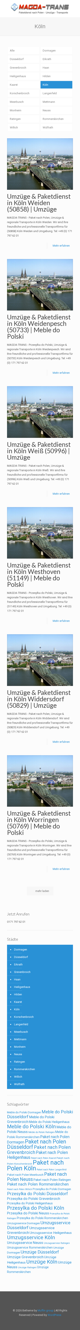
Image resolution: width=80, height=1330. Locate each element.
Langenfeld (50, 93)
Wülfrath (48, 127)
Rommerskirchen (53, 119)
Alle (12, 50)
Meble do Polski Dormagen (24, 1112)
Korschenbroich (19, 93)
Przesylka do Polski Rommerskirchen (42, 1218)
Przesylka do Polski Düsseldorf (37, 1193)
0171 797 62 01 (16, 921)
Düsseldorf (17, 59)
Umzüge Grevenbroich (25, 1257)
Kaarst (14, 84)
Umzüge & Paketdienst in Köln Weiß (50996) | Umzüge (39, 450)
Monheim (15, 110)
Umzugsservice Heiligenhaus (51, 1233)
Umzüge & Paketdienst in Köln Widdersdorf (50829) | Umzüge (39, 699)
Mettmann (49, 101)
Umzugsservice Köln (31, 1237)
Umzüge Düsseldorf (40, 1252)
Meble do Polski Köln (31, 1126)
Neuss (47, 110)
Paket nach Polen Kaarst (43, 1158)
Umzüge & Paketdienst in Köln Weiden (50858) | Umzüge (39, 202)
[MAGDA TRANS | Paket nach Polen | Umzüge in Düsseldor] (40, 8)
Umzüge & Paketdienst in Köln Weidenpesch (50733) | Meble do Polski (39, 326)
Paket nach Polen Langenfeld (52, 1169)
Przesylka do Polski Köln (35, 1208)
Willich (14, 127)
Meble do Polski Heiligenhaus (49, 1122)
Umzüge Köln (41, 1262)
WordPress (54, 1315)
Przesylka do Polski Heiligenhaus (30, 1203)
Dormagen (49, 50)
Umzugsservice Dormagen (23, 1223)
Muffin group (46, 1310)
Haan (46, 67)
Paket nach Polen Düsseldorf (36, 1144)
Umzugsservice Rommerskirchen (30, 1247)
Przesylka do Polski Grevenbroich (33, 1198)
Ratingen (15, 119)
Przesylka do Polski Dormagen (52, 1189)
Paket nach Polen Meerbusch (25, 1174)
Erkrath (47, 59)
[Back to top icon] (40, 1300)
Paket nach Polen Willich (19, 1189)
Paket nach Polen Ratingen (52, 1180)
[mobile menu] (74, 8)
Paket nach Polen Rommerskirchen (38, 1184)
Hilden (47, 76)
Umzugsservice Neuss (25, 1242)
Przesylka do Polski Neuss (28, 1213)
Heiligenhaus (18, 76)
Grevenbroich (18, 67)
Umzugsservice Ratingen (57, 1243)
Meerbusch (17, 101)
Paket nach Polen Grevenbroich (39, 1150)
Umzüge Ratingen (27, 1267)
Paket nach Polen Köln (35, 1165)
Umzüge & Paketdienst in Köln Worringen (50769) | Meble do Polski (39, 822)
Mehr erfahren (61, 245)
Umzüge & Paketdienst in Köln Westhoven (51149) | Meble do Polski (39, 574)
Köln (45, 84)
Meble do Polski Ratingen (41, 1132)
